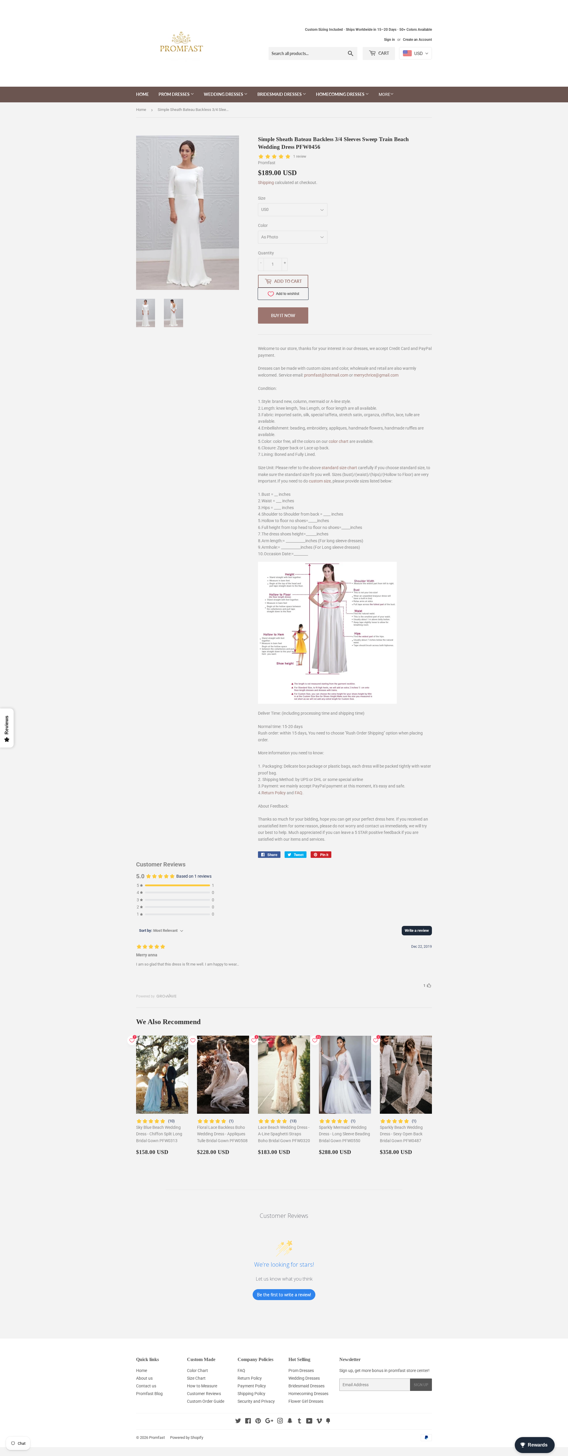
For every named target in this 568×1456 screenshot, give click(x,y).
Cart (383, 53)
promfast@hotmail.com (326, 375)
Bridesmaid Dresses (280, 94)
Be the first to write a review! (284, 1294)
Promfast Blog (149, 1393)
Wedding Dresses (224, 94)
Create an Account (417, 40)
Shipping (266, 182)
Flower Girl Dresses (305, 1401)
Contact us (146, 1386)
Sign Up (421, 1385)
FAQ (298, 792)
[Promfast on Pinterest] (258, 1421)
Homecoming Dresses (340, 94)
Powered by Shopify (186, 1437)
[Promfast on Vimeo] (319, 1421)
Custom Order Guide (205, 1401)
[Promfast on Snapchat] (290, 1421)
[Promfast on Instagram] (280, 1421)
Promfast (157, 1437)
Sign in (389, 40)
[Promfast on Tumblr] (299, 1421)
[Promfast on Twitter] (238, 1421)
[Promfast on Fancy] (328, 1421)
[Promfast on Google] (269, 1421)
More (384, 94)
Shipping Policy (251, 1393)
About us (144, 1378)
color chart (338, 441)
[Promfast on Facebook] (248, 1421)
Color (263, 225)
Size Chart (196, 1378)
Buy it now (283, 315)
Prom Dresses (175, 94)
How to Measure (202, 1386)
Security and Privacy (256, 1401)
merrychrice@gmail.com (376, 375)
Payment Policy (252, 1386)
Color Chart (197, 1370)
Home (142, 94)
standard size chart (339, 467)
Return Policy (274, 792)
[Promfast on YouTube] (309, 1421)
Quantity (266, 253)
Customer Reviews (204, 1393)
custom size (320, 481)
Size (261, 198)
